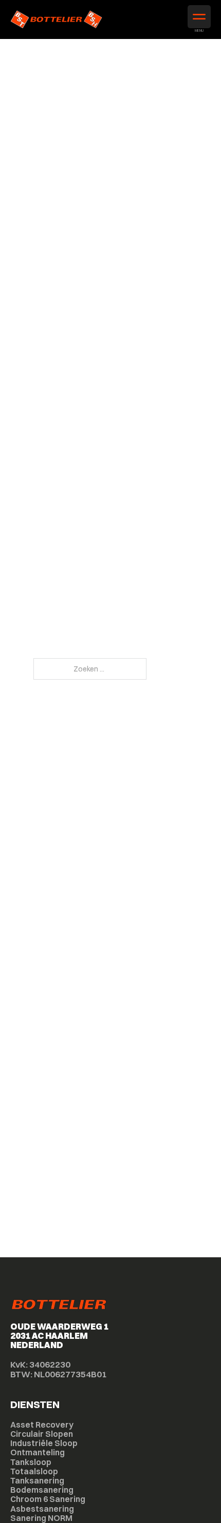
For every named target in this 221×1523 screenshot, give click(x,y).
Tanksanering (37, 1480)
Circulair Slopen (41, 1433)
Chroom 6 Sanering (47, 1499)
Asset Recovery (41, 1424)
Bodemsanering (41, 1489)
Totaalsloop (34, 1471)
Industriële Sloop (44, 1443)
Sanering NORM (41, 1517)
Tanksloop (30, 1462)
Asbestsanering (42, 1508)
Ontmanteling (37, 1452)
